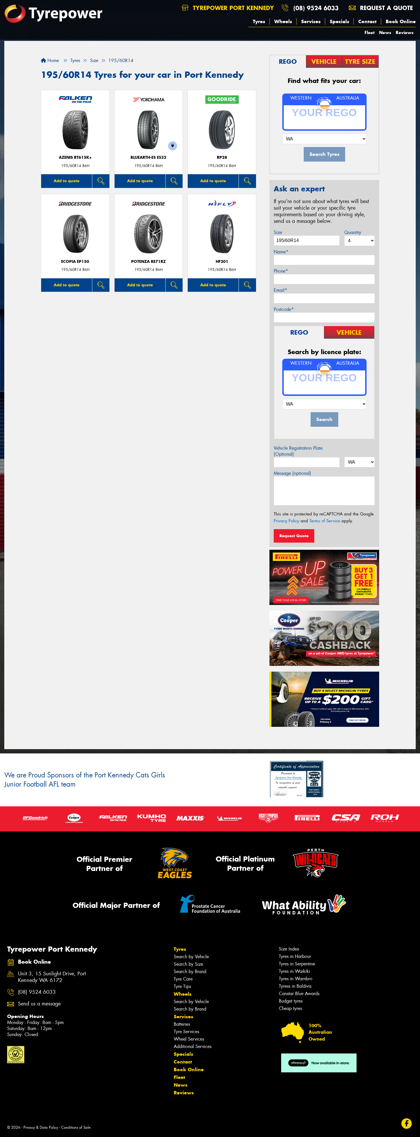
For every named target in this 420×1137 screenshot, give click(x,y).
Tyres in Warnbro (295, 979)
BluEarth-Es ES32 (148, 157)
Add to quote (66, 180)
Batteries (182, 1024)
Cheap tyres (290, 1008)
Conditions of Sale (76, 1127)
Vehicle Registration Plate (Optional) (298, 451)
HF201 (222, 261)
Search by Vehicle (191, 957)
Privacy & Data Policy (40, 1127)
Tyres (259, 21)
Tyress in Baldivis (295, 986)
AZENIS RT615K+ (75, 157)
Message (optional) (292, 473)
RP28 (222, 157)
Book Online (401, 21)
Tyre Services (186, 1032)
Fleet (370, 32)
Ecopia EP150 (75, 261)
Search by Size (188, 964)
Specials (339, 21)
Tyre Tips (182, 986)
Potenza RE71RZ (148, 261)
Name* (281, 252)
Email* (280, 290)
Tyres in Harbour (295, 956)
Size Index (289, 949)
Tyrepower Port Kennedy (232, 7)
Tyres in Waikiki (294, 971)
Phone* (281, 271)
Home (52, 60)
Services (311, 21)
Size (278, 232)
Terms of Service (324, 521)
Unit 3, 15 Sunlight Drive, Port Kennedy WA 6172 (52, 977)
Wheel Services (189, 1039)
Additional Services (192, 1046)
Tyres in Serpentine (297, 964)
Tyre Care (183, 979)
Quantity (352, 232)
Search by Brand (190, 972)
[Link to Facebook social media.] (406, 1123)
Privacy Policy (286, 521)
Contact (367, 21)
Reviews (404, 32)
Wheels (283, 21)
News (385, 32)
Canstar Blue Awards (299, 994)
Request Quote (294, 535)
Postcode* (284, 309)
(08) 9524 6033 (316, 7)
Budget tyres (291, 1001)
